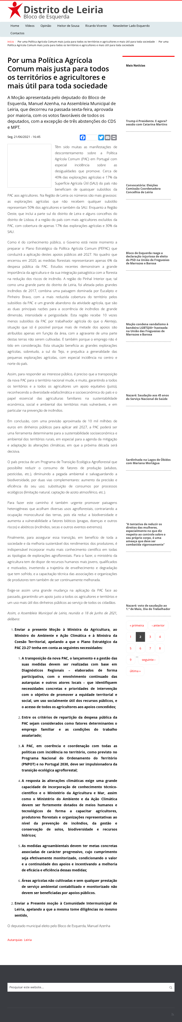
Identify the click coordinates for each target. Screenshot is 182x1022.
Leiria (28, 940)
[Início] (15, 10)
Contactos (17, 33)
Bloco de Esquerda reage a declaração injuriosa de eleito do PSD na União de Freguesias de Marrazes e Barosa (147, 258)
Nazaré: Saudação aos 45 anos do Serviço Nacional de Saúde (147, 397)
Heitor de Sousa (68, 26)
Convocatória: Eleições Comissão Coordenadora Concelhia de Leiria (143, 188)
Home (14, 26)
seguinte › (148, 660)
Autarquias (14, 940)
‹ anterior (158, 625)
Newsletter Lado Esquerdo (131, 26)
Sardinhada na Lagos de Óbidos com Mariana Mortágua (148, 461)
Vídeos (29, 26)
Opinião (46, 26)
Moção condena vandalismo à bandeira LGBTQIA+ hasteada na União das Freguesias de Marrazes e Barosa (147, 329)
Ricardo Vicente (96, 26)
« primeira (137, 625)
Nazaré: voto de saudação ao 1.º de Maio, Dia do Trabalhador (148, 607)
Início (10, 41)
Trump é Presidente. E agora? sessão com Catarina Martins (146, 122)
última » (135, 671)
